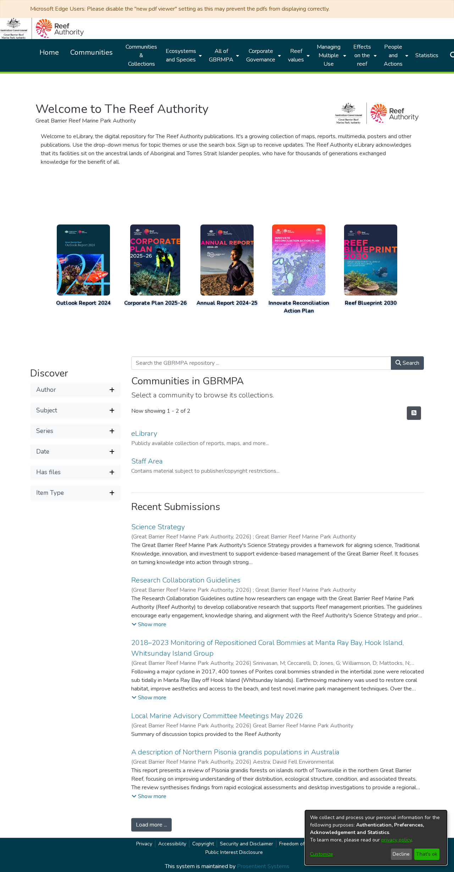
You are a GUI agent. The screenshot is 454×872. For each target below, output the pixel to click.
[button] (75, 389)
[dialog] (376, 837)
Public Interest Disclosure (234, 852)
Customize (321, 854)
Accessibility (172, 843)
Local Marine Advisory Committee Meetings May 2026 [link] (217, 716)
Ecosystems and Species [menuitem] (181, 55)
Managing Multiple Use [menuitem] (328, 55)
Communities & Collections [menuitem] (141, 55)
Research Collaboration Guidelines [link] (185, 580)
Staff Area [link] (147, 461)
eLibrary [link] (144, 433)
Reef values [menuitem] (296, 55)
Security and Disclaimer (246, 843)
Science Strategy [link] (158, 527)
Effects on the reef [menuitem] (362, 55)
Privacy (144, 843)
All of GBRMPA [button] (221, 55)
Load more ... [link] (151, 825)
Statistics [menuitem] (426, 55)
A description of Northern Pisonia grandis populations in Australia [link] (235, 752)
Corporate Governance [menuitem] (260, 55)
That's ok (426, 854)
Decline (401, 854)
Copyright (203, 843)
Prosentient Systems (263, 866)
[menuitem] (183, 55)
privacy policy (396, 839)
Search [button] (410, 363)
